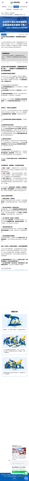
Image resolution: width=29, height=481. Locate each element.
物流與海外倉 (23, 6)
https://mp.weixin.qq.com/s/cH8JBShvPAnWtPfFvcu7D (14, 270)
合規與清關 (16, 9)
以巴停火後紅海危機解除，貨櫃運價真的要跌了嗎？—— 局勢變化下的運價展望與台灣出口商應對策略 (14, 57)
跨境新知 (6, 13)
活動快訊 (4, 6)
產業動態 (16, 6)
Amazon (10, 6)
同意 (14, 478)
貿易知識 (9, 9)
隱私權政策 (20, 476)
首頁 (2, 13)
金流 (21, 9)
